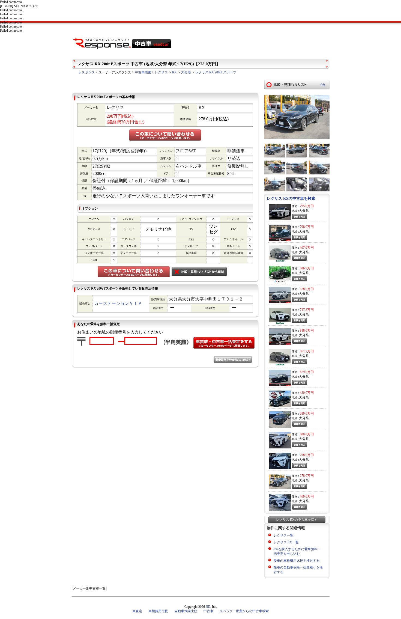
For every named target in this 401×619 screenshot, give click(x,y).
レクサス (161, 72)
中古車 (208, 611)
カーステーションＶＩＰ (118, 303)
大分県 (186, 72)
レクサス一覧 (283, 535)
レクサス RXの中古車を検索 (291, 199)
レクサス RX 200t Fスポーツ (215, 72)
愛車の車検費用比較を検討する (296, 561)
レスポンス (87, 72)
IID (208, 607)
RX (174, 72)
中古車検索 (143, 72)
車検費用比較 (158, 611)
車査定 (137, 611)
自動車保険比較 (185, 611)
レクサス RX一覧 (286, 542)
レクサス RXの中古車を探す (297, 520)
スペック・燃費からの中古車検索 (244, 611)
